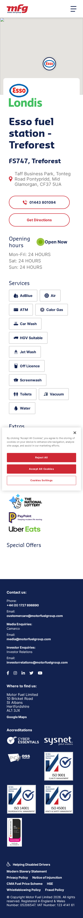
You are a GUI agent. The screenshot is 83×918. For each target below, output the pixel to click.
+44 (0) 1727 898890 (23, 605)
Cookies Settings (41, 480)
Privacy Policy (17, 877)
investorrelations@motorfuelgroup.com (37, 662)
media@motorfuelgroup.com (29, 639)
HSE (50, 883)
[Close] (75, 433)
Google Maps (17, 717)
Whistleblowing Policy (24, 890)
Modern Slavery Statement (27, 871)
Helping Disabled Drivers (31, 864)
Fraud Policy (54, 890)
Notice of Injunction (47, 877)
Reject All (41, 457)
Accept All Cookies (41, 468)
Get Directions (39, 220)
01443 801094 (42, 202)
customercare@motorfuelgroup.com (35, 616)
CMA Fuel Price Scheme (24, 883)
